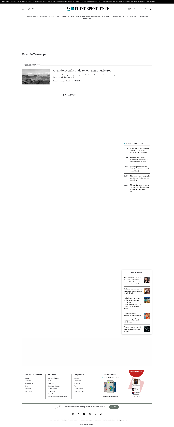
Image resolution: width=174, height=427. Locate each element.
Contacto (76, 378)
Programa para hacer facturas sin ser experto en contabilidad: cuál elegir (139, 160)
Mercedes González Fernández (57, 396)
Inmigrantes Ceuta (128, 1)
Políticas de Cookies (109, 420)
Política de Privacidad (53, 420)
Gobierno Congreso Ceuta (94, 1)
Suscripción (77, 380)
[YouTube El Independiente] (84, 414)
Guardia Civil (52, 391)
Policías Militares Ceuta (109, 1)
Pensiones (71, 1)
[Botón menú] (23, 9)
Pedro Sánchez (52, 388)
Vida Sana (114, 16)
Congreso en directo (26, 1)
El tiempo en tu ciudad (37, 9)
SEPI (49, 380)
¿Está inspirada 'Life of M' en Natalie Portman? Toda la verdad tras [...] (139, 169)
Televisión (105, 16)
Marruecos (119, 1)
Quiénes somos (78, 388)
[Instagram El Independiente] (90, 414)
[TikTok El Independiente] (101, 414)
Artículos (87, 19)
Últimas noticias (15, 1)
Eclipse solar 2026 (53, 378)
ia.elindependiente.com (110, 396)
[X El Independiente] (73, 414)
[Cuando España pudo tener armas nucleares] (36, 76)
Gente (78, 16)
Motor (121, 16)
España (36, 16)
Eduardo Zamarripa (59, 81)
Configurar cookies (122, 420)
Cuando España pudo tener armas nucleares (82, 70)
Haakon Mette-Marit (139, 1)
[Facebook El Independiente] (78, 414)
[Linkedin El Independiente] (95, 414)
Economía (43, 16)
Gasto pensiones (150, 1)
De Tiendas (144, 16)
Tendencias (95, 16)
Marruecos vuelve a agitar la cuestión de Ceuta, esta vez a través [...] (140, 178)
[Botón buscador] (151, 9)
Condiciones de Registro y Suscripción (90, 420)
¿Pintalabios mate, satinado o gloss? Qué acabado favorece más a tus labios (139, 150)
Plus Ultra (51, 383)
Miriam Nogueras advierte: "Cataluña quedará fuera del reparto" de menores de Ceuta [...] (140, 188)
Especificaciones (79, 391)
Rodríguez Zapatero (54, 386)
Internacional (54, 16)
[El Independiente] (87, 9)
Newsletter (77, 383)
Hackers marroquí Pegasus (40, 1)
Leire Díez (51, 394)
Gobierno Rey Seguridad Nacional (57, 1)
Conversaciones (132, 16)
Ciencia (64, 16)
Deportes (86, 16)
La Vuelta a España (80, 1)
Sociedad (71, 16)
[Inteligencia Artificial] (110, 392)
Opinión (29, 16)
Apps (75, 386)
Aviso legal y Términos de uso (69, 420)
